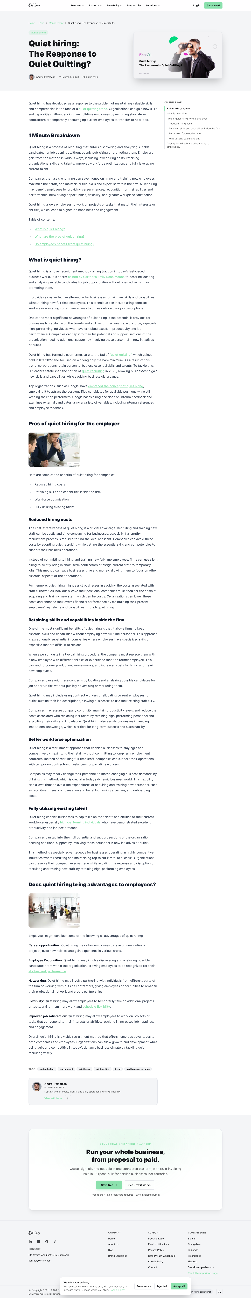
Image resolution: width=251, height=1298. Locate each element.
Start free (107, 1185)
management (66, 1069)
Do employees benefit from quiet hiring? (64, 244)
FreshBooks (194, 1255)
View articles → (53, 1098)
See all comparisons (200, 1267)
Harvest (192, 1261)
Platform (94, 5)
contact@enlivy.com (40, 1260)
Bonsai (191, 1238)
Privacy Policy (156, 1249)
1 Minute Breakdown (179, 108)
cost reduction (46, 1069)
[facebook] (47, 1241)
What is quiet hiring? (50, 229)
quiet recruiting (93, 371)
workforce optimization (138, 1069)
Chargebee (194, 1244)
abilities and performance (47, 971)
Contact (152, 1267)
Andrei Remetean (55, 1083)
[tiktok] (55, 1241)
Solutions (151, 5)
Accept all (179, 1286)
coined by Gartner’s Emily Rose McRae (96, 277)
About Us (113, 1244)
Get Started (213, 5)
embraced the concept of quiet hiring (115, 386)
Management (56, 23)
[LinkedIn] (68, 1098)
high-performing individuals (80, 822)
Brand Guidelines (117, 1255)
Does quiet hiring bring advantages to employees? (188, 145)
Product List (134, 5)
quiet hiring (84, 1069)
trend (118, 1069)
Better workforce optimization (185, 133)
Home (32, 23)
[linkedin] (30, 1241)
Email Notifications (158, 1244)
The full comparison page (203, 1273)
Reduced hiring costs (180, 123)
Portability (113, 5)
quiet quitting (102, 1069)
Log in (196, 5)
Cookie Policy (155, 1261)
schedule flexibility (96, 1006)
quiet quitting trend (93, 109)
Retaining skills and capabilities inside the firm (194, 128)
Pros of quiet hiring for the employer (187, 118)
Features (76, 5)
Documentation (156, 1238)
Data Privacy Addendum (162, 1255)
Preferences (144, 1286)
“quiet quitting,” (121, 354)
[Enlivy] (34, 5)
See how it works (139, 1185)
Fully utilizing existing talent (184, 138)
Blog (41, 23)
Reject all (162, 1286)
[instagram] (38, 1241)
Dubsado (193, 1249)
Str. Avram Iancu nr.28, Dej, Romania (49, 1254)
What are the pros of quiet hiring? (59, 236)
